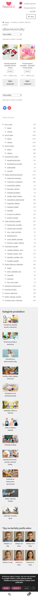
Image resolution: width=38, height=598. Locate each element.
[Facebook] (4, 108)
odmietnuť (16, 588)
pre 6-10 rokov (9, 146)
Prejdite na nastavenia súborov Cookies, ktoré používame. (19, 581)
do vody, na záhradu (13, 214)
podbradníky (11, 167)
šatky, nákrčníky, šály (14, 272)
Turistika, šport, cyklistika (13, 300)
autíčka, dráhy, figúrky (14, 196)
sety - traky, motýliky (14, 232)
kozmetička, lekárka (13, 185)
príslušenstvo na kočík (14, 164)
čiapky (9, 268)
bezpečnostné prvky (13, 160)
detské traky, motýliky (14, 225)
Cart (24, 592)
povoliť (6, 588)
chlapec (9, 132)
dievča (9, 128)
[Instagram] (9, 108)
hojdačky (10, 211)
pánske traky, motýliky (14, 228)
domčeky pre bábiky (13, 193)
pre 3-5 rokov (9, 135)
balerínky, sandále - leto (15, 257)
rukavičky (10, 275)
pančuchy (10, 279)
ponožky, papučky (13, 261)
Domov (7, 22)
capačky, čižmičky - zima (15, 250)
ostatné (9, 171)
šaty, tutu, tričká (12, 282)
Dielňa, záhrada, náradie (13, 297)
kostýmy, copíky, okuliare (15, 243)
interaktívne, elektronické (15, 200)
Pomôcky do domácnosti (13, 286)
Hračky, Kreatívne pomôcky (13, 175)
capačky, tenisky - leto (14, 254)
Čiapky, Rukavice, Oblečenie (14, 264)
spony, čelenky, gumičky (15, 239)
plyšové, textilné (12, 218)
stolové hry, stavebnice (14, 182)
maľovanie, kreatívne (14, 178)
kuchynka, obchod (13, 189)
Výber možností (10, 82)
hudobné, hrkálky (13, 207)
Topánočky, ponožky (11, 246)
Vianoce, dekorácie (11, 293)
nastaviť (26, 588)
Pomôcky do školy (10, 290)
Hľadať (9, 594)
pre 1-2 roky (8, 124)
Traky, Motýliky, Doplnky (13, 221)
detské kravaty (12, 236)
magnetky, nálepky (13, 203)
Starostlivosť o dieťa (11, 157)
